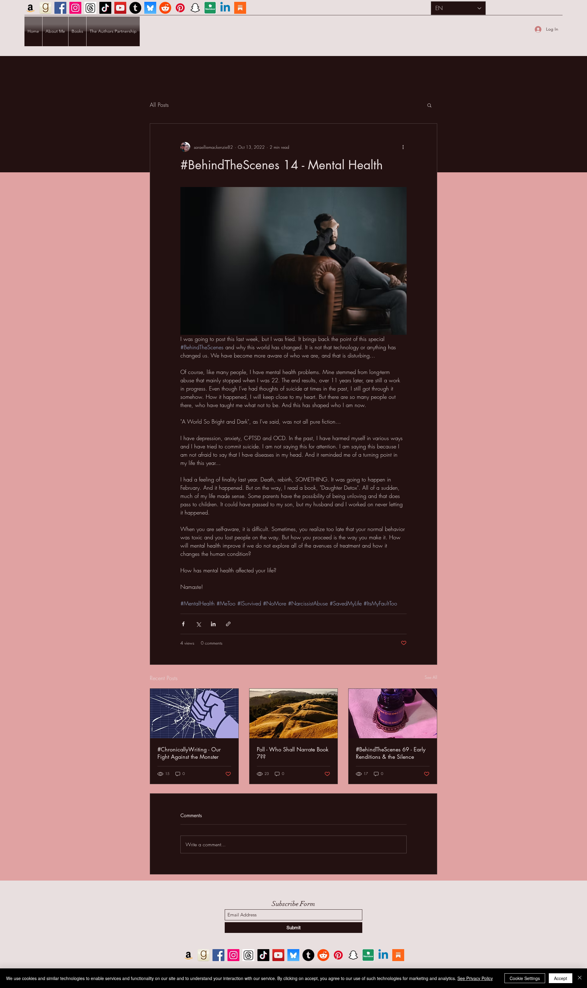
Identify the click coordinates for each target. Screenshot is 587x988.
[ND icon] (210, 8)
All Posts (159, 104)
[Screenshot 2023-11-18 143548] (90, 8)
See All (431, 677)
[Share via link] (228, 624)
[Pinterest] (180, 8)
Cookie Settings (525, 978)
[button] (429, 105)
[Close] (579, 978)
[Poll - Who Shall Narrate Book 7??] (293, 713)
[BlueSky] (150, 8)
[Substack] (240, 8)
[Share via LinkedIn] (213, 624)
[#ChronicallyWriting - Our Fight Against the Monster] (194, 713)
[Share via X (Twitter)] (198, 624)
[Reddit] (165, 8)
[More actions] (403, 147)
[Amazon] (30, 8)
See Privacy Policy (475, 978)
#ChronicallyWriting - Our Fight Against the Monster (189, 753)
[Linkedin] (225, 8)
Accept (560, 978)
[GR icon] (45, 8)
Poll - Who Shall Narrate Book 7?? (292, 753)
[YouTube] (120, 8)
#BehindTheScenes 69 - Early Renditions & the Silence (391, 753)
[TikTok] (105, 8)
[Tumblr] (135, 8)
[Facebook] (60, 8)
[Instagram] (75, 8)
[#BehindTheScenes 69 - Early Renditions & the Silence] (393, 713)
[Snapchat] (195, 8)
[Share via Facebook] (183, 624)
